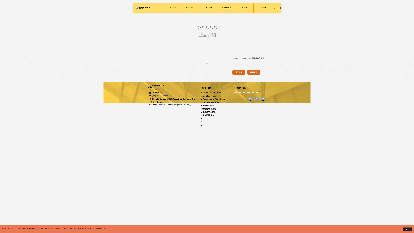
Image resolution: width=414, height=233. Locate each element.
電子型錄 (238, 72)
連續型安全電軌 (209, 112)
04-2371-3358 (158, 90)
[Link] (263, 100)
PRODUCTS (245, 58)
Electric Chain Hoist (211, 93)
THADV (186, 104)
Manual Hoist (208, 106)
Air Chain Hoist (209, 96)
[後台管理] (190, 104)
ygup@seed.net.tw (160, 96)
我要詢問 (253, 72)
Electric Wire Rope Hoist (213, 99)
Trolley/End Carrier (211, 102)
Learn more (100, 229)
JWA (160, 104)
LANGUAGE (276, 8)
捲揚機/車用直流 (258, 58)
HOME (235, 58)
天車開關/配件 (208, 115)
